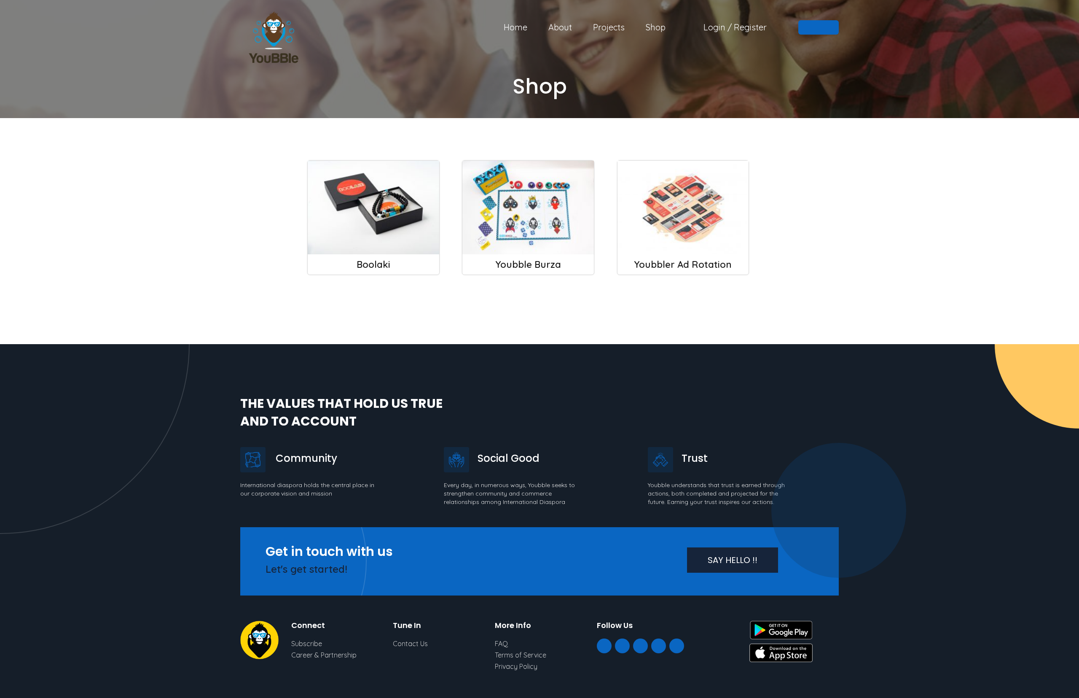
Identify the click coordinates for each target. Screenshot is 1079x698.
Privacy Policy (516, 666)
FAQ (501, 643)
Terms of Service (520, 655)
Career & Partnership (324, 655)
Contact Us (410, 643)
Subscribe (306, 643)
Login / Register (735, 27)
